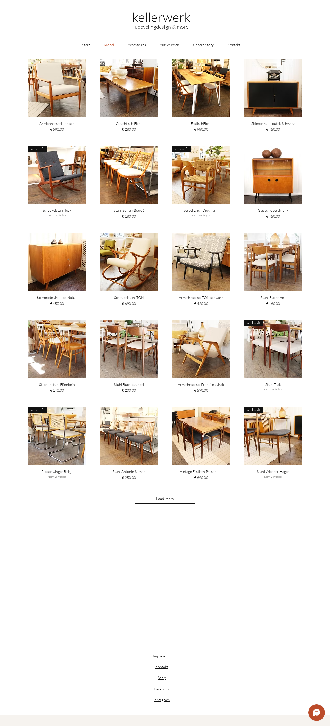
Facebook (161, 689)
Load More (165, 498)
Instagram (162, 700)
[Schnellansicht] (57, 88)
